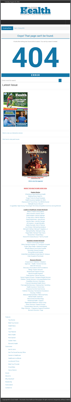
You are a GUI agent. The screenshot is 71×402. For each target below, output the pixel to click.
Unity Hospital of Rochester (35, 256)
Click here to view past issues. (11, 139)
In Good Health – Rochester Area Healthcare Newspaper (26, 399)
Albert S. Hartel (31, 211)
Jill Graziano (30, 223)
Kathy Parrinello (30, 225)
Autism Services (38, 269)
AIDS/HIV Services (35, 265)
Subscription (9, 385)
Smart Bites (11, 367)
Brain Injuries (30, 275)
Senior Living (42, 302)
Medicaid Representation (30, 294)
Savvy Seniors (12, 370)
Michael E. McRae (28, 229)
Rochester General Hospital (35, 250)
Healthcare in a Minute (14, 358)
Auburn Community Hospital (35, 242)
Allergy (30, 269)
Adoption (43, 262)
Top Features (12, 331)
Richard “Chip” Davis (39, 233)
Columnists (8, 346)
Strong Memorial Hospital (35, 252)
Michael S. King (40, 231)
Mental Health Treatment (35, 296)
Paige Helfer (29, 233)
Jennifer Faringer (40, 221)
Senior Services (30, 304)
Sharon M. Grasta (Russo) (30, 236)
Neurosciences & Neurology (35, 298)
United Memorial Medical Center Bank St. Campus (35, 254)
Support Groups (40, 304)
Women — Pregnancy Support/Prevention (37, 308)
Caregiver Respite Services (43, 277)
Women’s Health (13, 343)
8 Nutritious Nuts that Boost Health (35, 194)
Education (42, 281)
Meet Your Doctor (13, 323)
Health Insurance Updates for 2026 (35, 200)
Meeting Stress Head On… (35, 196)
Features (7, 317)
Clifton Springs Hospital (28, 244)
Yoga (41, 310)
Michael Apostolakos (39, 227)
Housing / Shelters (35, 293)
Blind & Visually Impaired (35, 273)
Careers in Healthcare (14, 355)
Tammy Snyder (43, 236)
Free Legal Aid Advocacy (28, 285)
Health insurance (32, 287)
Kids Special (11, 337)
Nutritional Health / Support (35, 300)
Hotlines (24, 291)
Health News (12, 326)
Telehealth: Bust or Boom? (35, 204)
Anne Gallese (40, 211)
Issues (7, 373)
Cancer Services (39, 275)
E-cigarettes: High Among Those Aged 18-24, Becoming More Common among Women (35, 206)
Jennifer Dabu (30, 221)
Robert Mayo (39, 235)
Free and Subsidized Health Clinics (35, 283)
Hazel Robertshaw (31, 219)
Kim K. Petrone (40, 225)
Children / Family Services (28, 279)
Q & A (9, 329)
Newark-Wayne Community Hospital (35, 248)
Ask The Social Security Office (17, 352)
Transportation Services (31, 306)
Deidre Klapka (30, 215)
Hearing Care (40, 285)
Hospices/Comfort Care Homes (35, 289)
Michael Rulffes (30, 231)
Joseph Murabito (40, 223)
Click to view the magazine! (35, 181)
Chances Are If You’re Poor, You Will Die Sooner (35, 202)
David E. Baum (40, 213)
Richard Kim (31, 235)
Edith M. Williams (40, 217)
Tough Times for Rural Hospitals (35, 198)
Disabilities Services (32, 281)
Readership (8, 382)
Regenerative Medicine (31, 302)
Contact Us (8, 387)
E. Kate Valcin (30, 217)
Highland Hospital (42, 246)
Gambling (47, 285)
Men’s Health (12, 334)
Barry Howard (31, 213)
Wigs (22, 308)
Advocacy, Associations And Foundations (35, 267)
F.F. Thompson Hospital (43, 244)
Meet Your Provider (13, 364)
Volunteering (43, 306)
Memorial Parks (43, 294)
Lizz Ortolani (28, 227)
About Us (8, 376)
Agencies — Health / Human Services (35, 264)
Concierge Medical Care (43, 279)
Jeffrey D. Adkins (65, 399)
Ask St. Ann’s (12, 349)
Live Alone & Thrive (13, 361)
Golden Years (12, 340)
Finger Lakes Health (30, 246)
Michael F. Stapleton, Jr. (41, 229)
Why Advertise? (9, 379)
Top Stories (11, 320)
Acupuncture (29, 262)
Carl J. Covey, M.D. (19, 28)
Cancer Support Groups (27, 277)
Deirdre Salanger (40, 215)
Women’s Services (33, 310)
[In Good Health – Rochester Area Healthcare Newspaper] (3, 22)
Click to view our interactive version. (12, 133)
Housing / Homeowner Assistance (38, 291)
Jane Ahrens (41, 219)
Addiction (36, 262)
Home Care (41, 287)
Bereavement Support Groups (35, 271)
